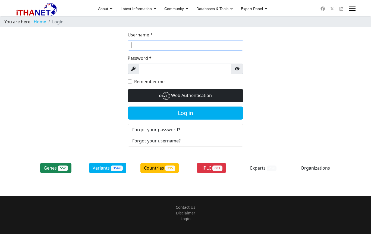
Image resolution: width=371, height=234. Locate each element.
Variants (107, 168)
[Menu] (352, 9)
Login (186, 218)
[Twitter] (332, 9)
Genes (55, 168)
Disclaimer (185, 213)
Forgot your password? (156, 130)
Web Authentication (191, 95)
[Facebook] (322, 9)
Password (140, 58)
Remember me (149, 82)
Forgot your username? (156, 141)
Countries (158, 168)
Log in (185, 113)
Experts (262, 168)
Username (140, 35)
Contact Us (185, 207)
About (103, 9)
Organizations (315, 171)
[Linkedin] (341, 9)
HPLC (210, 168)
